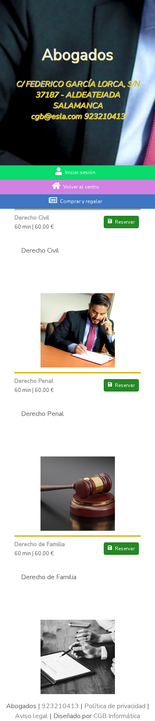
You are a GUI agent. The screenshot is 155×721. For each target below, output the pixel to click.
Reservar (125, 222)
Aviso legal (31, 716)
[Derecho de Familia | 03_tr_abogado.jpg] (78, 692)
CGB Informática (116, 716)
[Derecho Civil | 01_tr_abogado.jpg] (78, 365)
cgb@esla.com (56, 116)
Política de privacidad (114, 706)
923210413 (103, 116)
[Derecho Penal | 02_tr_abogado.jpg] (78, 528)
